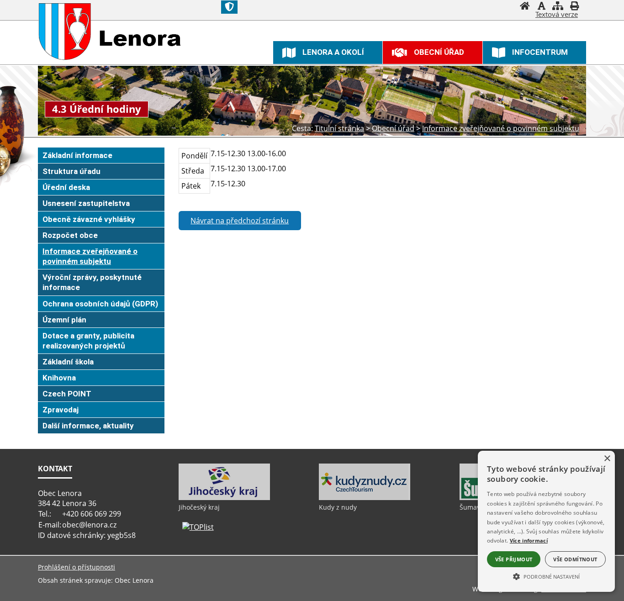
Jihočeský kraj (199, 507)
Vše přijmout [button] (514, 559)
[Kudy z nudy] (364, 498)
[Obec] (65, 31)
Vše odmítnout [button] (575, 559)
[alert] (546, 521)
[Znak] (229, 7)
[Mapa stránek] (557, 6)
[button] (546, 576)
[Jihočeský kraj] (224, 498)
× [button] (606, 458)
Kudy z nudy (338, 507)
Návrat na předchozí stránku (239, 221)
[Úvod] (524, 6)
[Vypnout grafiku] (541, 6)
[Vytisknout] (574, 6)
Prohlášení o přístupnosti (76, 567)
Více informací (529, 540)
